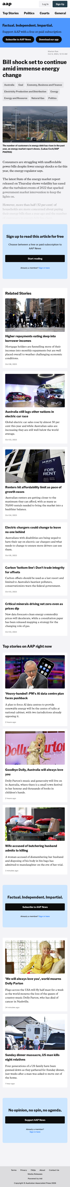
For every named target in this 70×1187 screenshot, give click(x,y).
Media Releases (35, 1174)
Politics (29, 13)
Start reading (35, 258)
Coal (20, 84)
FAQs (33, 1170)
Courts (44, 13)
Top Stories (11, 13)
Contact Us (54, 1170)
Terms (13, 1170)
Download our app (48, 39)
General (60, 13)
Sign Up (60, 4)
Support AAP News (35, 1120)
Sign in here (44, 268)
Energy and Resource (15, 98)
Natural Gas (37, 98)
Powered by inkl (35, 1178)
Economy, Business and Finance (44, 84)
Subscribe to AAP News (18, 39)
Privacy (23, 1170)
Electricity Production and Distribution (25, 91)
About (42, 1170)
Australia (9, 84)
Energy (54, 91)
